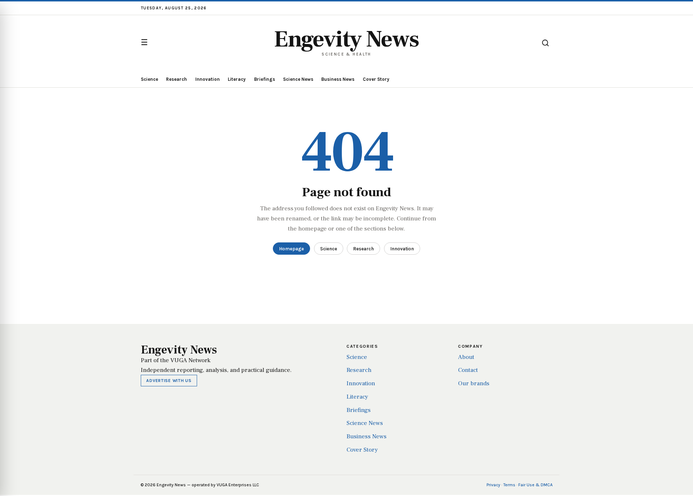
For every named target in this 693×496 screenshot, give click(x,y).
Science (149, 79)
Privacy (493, 484)
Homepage (291, 248)
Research (176, 79)
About (466, 357)
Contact (468, 370)
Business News (337, 79)
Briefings (264, 79)
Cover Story (376, 79)
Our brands (473, 383)
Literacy (237, 79)
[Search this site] (545, 43)
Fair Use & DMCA (535, 484)
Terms (509, 484)
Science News (298, 79)
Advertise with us (168, 380)
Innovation (207, 79)
